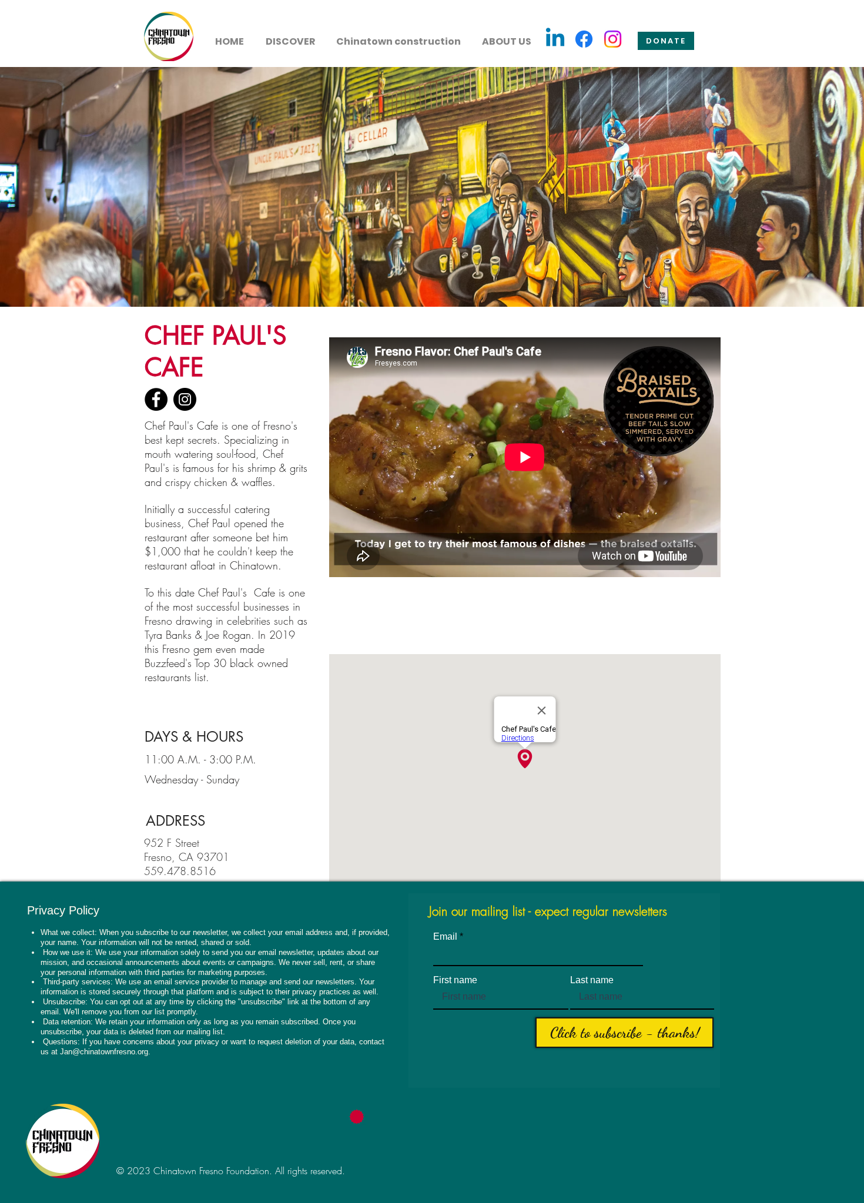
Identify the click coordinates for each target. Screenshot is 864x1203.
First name (455, 980)
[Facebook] (583, 39)
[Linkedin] (555, 39)
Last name (592, 980)
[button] (290, 36)
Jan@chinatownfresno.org (104, 1051)
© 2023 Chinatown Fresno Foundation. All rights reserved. (230, 1170)
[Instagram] (612, 39)
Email (445, 936)
